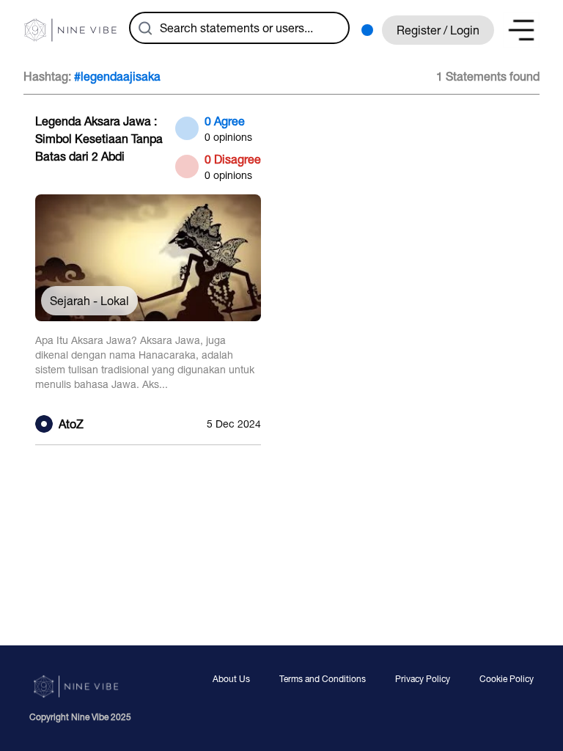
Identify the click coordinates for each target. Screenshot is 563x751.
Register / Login (438, 30)
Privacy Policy (422, 679)
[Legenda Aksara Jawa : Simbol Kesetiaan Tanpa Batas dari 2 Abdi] (148, 272)
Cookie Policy (506, 679)
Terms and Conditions (322, 679)
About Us (231, 679)
